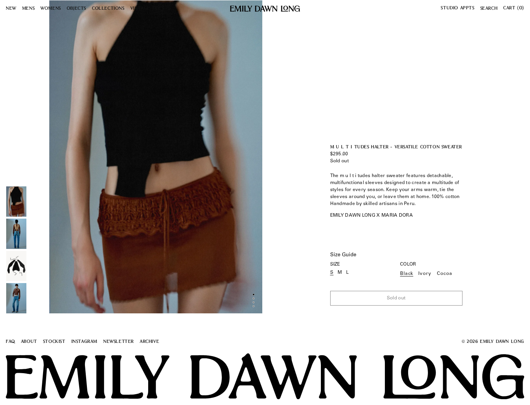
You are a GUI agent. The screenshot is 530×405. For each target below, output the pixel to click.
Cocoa (444, 273)
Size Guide (343, 255)
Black (406, 273)
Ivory (424, 273)
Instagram (84, 342)
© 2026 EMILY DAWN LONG (493, 342)
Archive (149, 342)
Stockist (54, 342)
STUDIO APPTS (457, 8)
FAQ (10, 342)
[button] (11, 9)
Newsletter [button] (118, 342)
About (29, 342)
